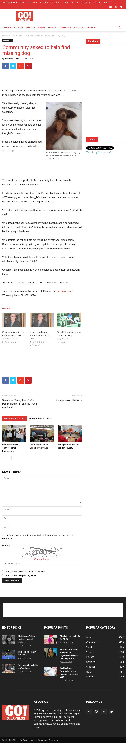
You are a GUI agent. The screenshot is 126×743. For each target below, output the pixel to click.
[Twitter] (121, 7)
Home (5, 35)
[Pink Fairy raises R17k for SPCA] (50, 639)
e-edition (97, 2)
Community (16, 35)
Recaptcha (7, 545)
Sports (65, 2)
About (106, 2)
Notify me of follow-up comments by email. (26, 571)
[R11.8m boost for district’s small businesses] (14, 433)
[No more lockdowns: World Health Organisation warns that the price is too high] (50, 652)
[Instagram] (110, 7)
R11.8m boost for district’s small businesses (10, 447)
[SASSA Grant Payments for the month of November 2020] (50, 671)
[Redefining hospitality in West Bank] (8, 668)
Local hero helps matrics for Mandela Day (40, 335)
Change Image (42, 559)
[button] (120, 27)
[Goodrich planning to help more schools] (14, 320)
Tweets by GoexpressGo (99, 152)
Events (54, 2)
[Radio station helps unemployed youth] (42, 433)
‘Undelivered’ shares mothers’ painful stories (27, 639)
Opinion (74, 2)
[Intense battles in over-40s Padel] (8, 654)
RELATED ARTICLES (14, 418)
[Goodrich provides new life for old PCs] (69, 320)
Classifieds (85, 2)
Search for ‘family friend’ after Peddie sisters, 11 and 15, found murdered (19, 404)
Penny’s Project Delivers (69, 400)
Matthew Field (12, 58)
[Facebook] (105, 7)
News (32, 2)
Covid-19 (44, 2)
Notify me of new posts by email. (21, 575)
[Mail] (115, 7)
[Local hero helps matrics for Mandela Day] (41, 320)
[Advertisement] (85, 16)
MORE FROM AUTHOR (40, 418)
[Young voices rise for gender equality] (70, 433)
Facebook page (63, 291)
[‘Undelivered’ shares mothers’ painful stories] (8, 639)
